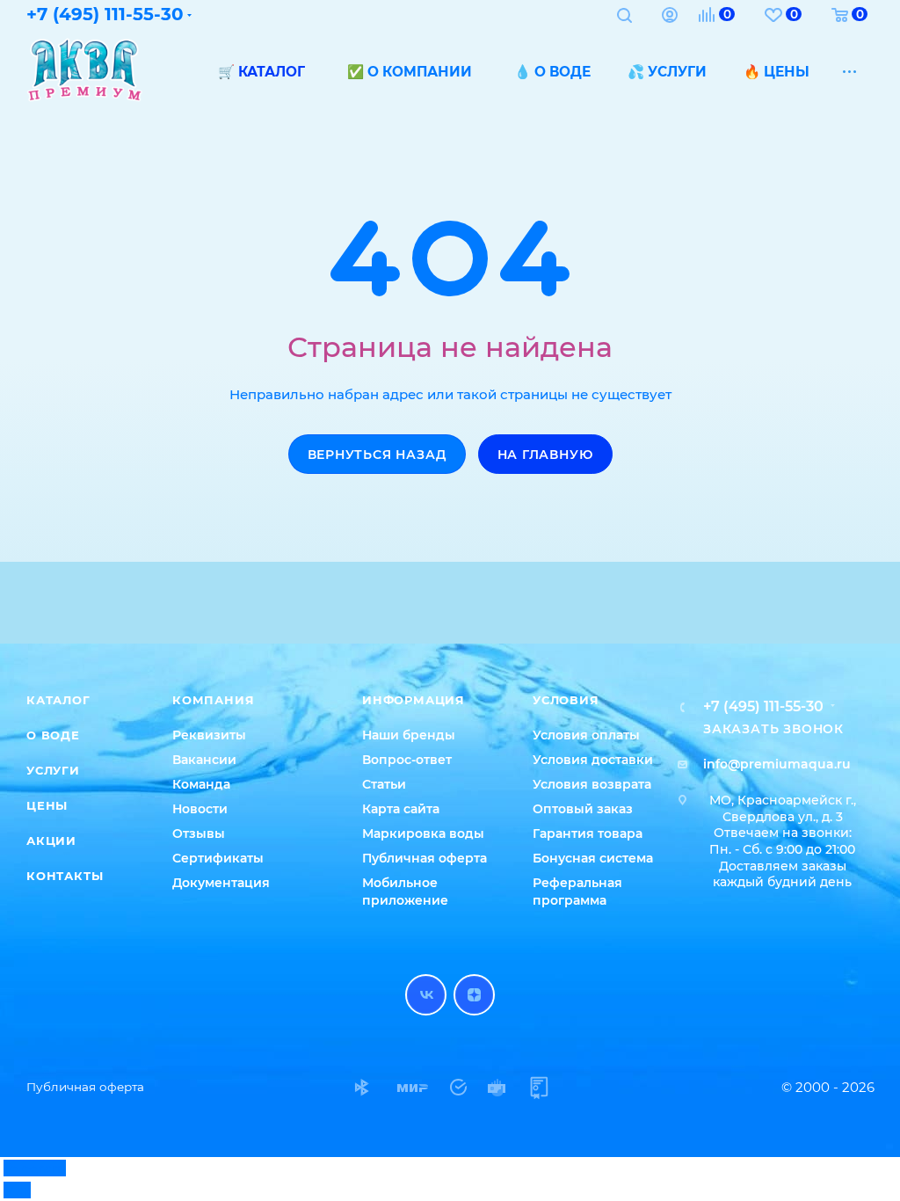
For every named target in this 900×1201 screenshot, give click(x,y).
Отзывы (198, 833)
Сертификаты (218, 858)
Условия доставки (593, 760)
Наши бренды (408, 735)
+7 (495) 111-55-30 (763, 707)
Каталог (58, 700)
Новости (200, 809)
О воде (53, 735)
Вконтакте (426, 995)
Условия (566, 700)
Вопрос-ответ (407, 760)
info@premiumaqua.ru (777, 764)
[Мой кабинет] (670, 17)
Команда (201, 784)
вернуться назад (377, 454)
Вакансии (204, 760)
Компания (213, 700)
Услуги (53, 770)
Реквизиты (209, 735)
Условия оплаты (586, 735)
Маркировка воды (423, 833)
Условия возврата (592, 784)
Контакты (64, 876)
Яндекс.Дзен (474, 995)
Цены (47, 805)
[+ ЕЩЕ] (850, 71)
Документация (221, 883)
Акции (51, 840)
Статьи (384, 784)
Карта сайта (400, 809)
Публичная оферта (424, 858)
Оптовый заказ (583, 809)
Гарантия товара (587, 833)
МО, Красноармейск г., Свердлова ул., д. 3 (782, 808)
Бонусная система (593, 858)
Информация (413, 700)
